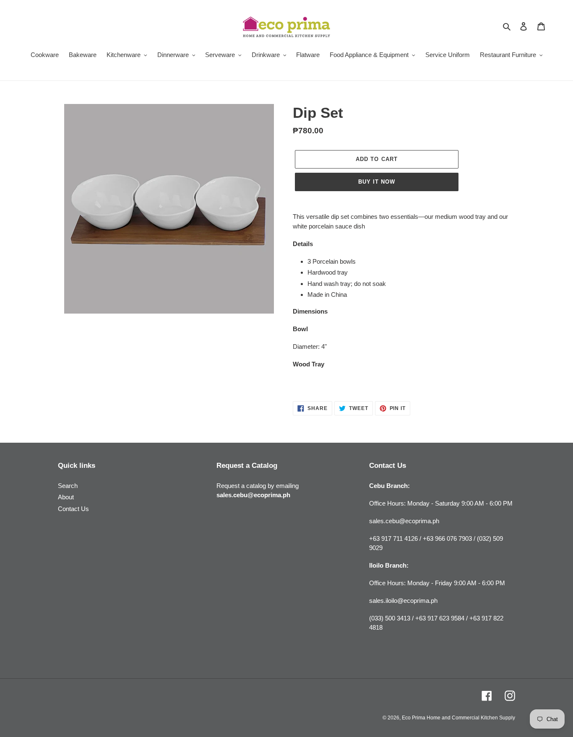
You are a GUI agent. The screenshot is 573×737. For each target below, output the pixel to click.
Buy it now (376, 182)
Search (68, 485)
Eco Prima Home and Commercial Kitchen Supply (458, 718)
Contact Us (73, 508)
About (66, 497)
